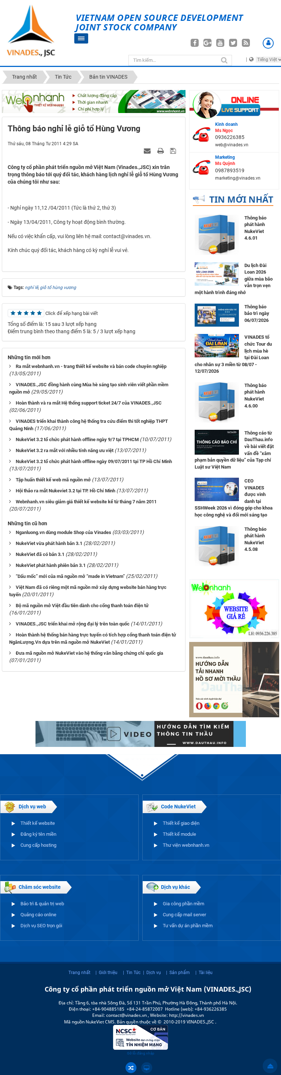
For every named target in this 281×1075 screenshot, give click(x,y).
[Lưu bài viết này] (174, 151)
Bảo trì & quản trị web (42, 903)
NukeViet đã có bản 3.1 (40, 554)
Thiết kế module (179, 834)
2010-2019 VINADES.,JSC (189, 1022)
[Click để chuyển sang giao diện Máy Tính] (146, 1067)
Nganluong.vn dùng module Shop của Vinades (63, 532)
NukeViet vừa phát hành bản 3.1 (49, 543)
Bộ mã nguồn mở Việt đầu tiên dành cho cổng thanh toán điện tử (82, 605)
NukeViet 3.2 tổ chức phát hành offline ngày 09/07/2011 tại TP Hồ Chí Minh (94, 461)
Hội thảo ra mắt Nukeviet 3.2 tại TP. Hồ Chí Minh (65, 490)
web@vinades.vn (231, 144)
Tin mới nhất (241, 199)
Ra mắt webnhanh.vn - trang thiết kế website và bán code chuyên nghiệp (91, 366)
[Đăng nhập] (268, 43)
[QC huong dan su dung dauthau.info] (140, 733)
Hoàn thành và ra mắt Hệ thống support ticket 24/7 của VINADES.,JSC (89, 403)
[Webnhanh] (234, 608)
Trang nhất (79, 972)
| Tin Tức (131, 972)
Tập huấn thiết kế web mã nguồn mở (53, 479)
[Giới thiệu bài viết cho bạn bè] (148, 151)
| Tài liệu (204, 972)
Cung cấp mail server (184, 914)
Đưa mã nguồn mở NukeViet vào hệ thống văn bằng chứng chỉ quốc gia (89, 653)
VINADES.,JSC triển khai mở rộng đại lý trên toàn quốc (73, 624)
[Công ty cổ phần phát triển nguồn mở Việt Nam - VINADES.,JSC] (38, 31)
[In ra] (161, 151)
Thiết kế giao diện (181, 823)
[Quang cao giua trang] (94, 101)
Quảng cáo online (38, 914)
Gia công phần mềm (183, 903)
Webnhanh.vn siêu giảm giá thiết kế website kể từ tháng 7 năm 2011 (86, 501)
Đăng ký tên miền (38, 834)
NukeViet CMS (100, 1022)
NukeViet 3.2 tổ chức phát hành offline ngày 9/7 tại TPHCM (77, 439)
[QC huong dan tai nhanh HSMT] (234, 679)
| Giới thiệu (106, 972)
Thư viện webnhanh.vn (186, 845)
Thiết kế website (37, 823)
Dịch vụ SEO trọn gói (41, 925)
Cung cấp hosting (38, 845)
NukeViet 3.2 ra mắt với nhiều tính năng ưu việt (64, 450)
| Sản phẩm (178, 972)
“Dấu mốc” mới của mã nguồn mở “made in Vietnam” (70, 576)
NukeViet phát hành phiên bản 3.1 (51, 565)
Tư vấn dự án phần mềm (188, 925)
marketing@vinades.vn (238, 178)
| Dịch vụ (152, 972)
